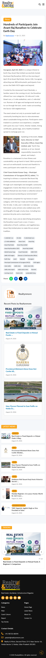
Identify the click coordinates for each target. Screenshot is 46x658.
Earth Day (7, 259)
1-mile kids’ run (8, 238)
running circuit (8, 273)
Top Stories (5, 622)
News (3, 607)
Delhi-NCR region (9, 255)
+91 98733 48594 (11, 634)
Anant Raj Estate (9, 245)
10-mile (19, 238)
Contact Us (28, 618)
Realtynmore (10, 35)
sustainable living (31, 273)
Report (3, 618)
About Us (27, 614)
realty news (17, 266)
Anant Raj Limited (22, 245)
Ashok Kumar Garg (9, 252)
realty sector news (23, 269)
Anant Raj (31, 241)
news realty (7, 266)
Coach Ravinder (23, 252)
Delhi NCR (34, 252)
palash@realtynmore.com (14, 638)
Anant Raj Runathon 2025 (11, 248)
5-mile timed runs (29, 238)
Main (3, 611)
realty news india (28, 266)
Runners (33, 269)
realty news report (9, 269)
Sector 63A (19, 273)
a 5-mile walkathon (9, 241)
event (15, 259)
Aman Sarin (22, 241)
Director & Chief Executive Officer (27, 255)
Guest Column (6, 614)
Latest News (28, 611)
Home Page (28, 607)
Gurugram (31, 259)
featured (22, 259)
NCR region (36, 262)
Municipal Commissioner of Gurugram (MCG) (17, 262)
